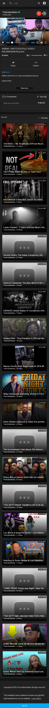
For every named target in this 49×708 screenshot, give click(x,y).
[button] (24, 31)
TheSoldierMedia (10, 12)
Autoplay (44, 118)
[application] (24, 32)
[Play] (3, 42)
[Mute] (41, 42)
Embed (36, 66)
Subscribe (39, 13)
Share (13, 66)
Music (8, 72)
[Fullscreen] (45, 42)
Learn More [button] (36, 698)
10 (37, 42)
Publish (41, 103)
